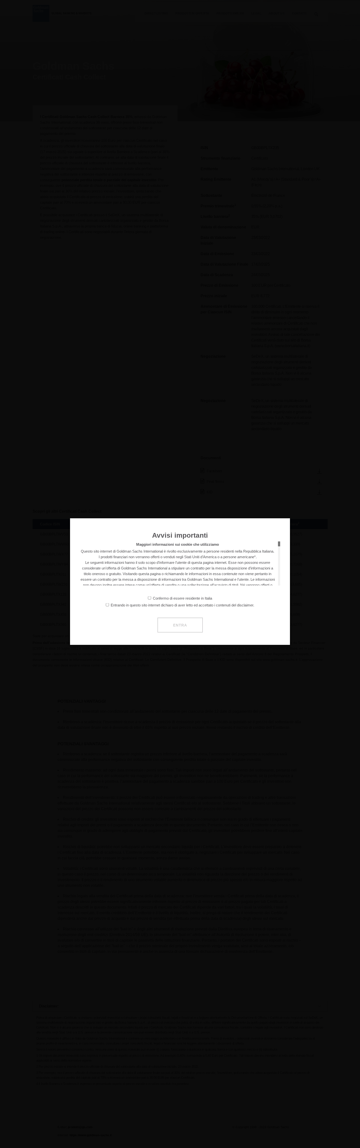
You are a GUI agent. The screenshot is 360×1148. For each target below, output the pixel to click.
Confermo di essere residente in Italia (182, 598)
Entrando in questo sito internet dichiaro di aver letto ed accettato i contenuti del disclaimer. (182, 605)
